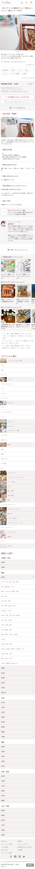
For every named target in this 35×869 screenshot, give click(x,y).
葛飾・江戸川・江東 (6, 658)
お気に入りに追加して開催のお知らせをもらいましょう (18, 102)
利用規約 (20, 841)
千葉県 (3, 687)
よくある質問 (4, 847)
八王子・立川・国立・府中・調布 (10, 582)
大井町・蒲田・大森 (6, 653)
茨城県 (3, 668)
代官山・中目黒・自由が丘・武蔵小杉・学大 (12, 649)
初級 (13, 70)
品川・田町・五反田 (6, 620)
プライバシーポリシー (23, 844)
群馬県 (3, 678)
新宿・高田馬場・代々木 (7, 586)
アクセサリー (11, 403)
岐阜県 (3, 722)
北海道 (3, 562)
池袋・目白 (4, 596)
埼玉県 (3, 682)
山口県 (3, 786)
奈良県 (3, 766)
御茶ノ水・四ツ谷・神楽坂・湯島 (10, 591)
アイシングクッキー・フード (15, 523)
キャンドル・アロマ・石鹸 (15, 360)
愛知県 (3, 732)
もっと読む (28, 64)
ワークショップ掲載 (6, 853)
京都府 (3, 751)
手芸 (9, 444)
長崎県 (3, 815)
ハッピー (4, 73)
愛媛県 (3, 800)
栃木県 (3, 673)
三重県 (3, 736)
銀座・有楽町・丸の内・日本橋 (9, 634)
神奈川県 (3, 692)
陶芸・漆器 (10, 491)
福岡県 (3, 810)
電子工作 (10, 513)
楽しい (27, 70)
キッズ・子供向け (12, 518)
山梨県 (3, 712)
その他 (9, 546)
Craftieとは (4, 841)
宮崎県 (3, 830)
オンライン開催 (15, 73)
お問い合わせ (4, 850)
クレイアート (11, 426)
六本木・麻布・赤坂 (6, 625)
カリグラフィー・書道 (13, 430)
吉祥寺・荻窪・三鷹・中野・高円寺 (10, 615)
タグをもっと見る (27, 78)
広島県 (3, 781)
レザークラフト (12, 473)
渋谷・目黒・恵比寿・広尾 (8, 606)
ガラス (9, 486)
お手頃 (24, 73)
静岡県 (3, 727)
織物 (9, 500)
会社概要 (20, 850)
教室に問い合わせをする (18, 250)
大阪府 (3, 756)
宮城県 (3, 567)
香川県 (3, 795)
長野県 (3, 717)
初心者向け (5, 70)
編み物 (9, 536)
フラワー (10, 379)
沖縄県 (3, 835)
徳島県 (3, 790)
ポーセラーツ (11, 421)
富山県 (3, 702)
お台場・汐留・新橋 (6, 644)
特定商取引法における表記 (25, 847)
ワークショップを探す (7, 844)
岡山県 (3, 776)
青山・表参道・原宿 (6, 629)
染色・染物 (10, 495)
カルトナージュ (12, 532)
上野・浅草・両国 (5, 601)
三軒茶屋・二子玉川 (6, 610)
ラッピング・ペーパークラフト (16, 477)
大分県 (3, 825)
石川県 (3, 707)
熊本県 (3, 820)
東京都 (3, 577)
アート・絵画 (11, 482)
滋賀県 (3, 746)
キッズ (20, 70)
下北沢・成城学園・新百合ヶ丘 (9, 663)
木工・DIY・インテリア (14, 509)
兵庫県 (3, 761)
